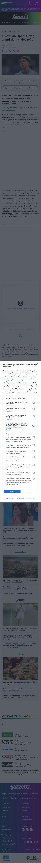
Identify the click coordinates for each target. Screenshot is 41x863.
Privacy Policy (31, 498)
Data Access (20, 498)
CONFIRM (12, 491)
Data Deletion (10, 498)
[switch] (33, 403)
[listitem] (20, 399)
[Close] (37, 365)
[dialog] (20, 431)
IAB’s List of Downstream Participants (23, 393)
